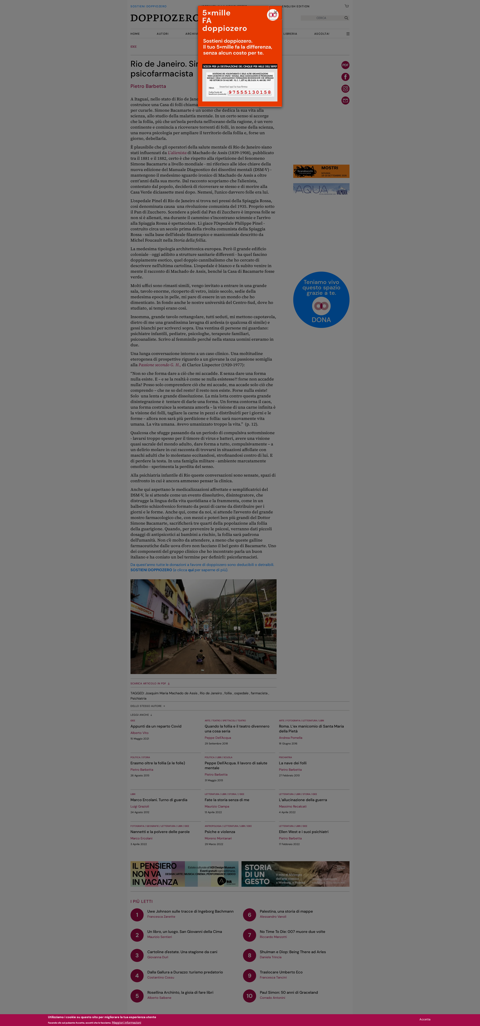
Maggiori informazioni (126, 1022)
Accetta (424, 1019)
